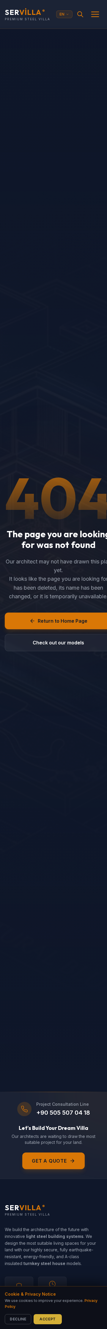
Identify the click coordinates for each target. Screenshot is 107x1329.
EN (61, 14)
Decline (18, 1319)
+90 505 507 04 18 (63, 1112)
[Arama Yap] (80, 14)
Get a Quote (49, 1161)
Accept (48, 1319)
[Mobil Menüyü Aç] (95, 14)
